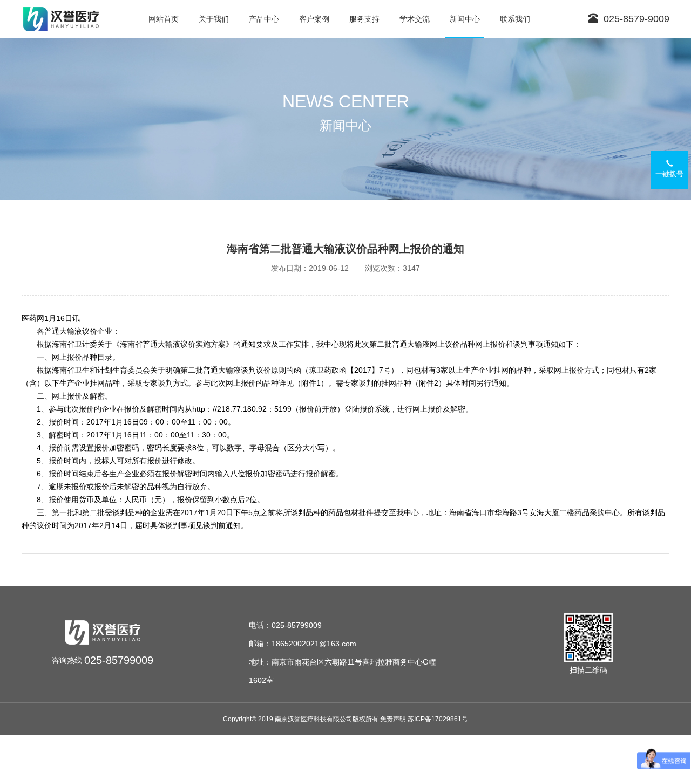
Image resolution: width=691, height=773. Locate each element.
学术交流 (414, 19)
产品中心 (264, 19)
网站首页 (163, 19)
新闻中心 (465, 19)
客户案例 (314, 19)
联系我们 (515, 19)
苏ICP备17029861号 (438, 719)
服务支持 (364, 19)
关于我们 (214, 19)
